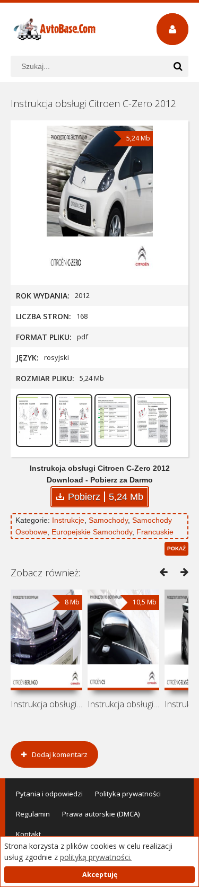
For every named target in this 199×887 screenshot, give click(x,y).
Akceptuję (99, 874)
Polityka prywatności (128, 793)
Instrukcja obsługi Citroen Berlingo (46, 704)
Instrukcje (68, 520)
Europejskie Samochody (91, 532)
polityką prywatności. (96, 857)
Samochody (108, 520)
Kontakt (28, 834)
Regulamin (33, 814)
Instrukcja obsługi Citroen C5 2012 (123, 704)
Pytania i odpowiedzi (49, 793)
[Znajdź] (177, 66)
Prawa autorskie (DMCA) (101, 814)
